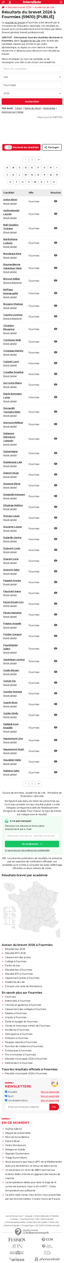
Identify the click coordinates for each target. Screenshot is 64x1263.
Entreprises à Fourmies (18, 1050)
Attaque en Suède (15, 1149)
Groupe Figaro (27, 1225)
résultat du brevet (15, 22)
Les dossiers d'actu (17, 1100)
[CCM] (47, 1240)
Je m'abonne (30, 844)
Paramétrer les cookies (37, 1222)
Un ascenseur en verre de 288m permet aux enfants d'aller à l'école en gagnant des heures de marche (32, 1174)
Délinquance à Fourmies (18, 1034)
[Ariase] (17, 1259)
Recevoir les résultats (26, 147)
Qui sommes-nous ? (15, 1216)
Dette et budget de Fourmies (21, 1021)
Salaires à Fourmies (16, 1013)
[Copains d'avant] (17, 1253)
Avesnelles (49, 108)
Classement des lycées (18, 957)
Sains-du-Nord (32, 108)
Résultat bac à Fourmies (18, 969)
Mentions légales (12, 1225)
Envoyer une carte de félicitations (23, 986)
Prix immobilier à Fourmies (20, 1054)
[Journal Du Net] (17, 1246)
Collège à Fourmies (15, 961)
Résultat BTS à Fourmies (19, 973)
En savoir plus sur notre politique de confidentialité (27, 850)
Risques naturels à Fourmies (21, 1042)
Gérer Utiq (54, 1222)
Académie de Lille (44, 7)
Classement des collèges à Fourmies (25, 1009)
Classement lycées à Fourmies (22, 977)
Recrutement (47, 1219)
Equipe (29, 1216)
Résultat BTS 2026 (15, 953)
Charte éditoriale (41, 1216)
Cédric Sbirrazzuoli (15, 1145)
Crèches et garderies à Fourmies (23, 1004)
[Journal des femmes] (17, 1240)
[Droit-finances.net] (47, 1246)
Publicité (55, 1216)
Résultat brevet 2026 (19, 7)
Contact (14, 1219)
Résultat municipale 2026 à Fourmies (26, 1058)
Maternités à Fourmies (18, 1000)
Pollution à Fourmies (16, 1038)
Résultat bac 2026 (15, 949)
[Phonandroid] (47, 1259)
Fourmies (10, 996)
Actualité (12, 1091)
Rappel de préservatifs (18, 1133)
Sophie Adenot (13, 1128)
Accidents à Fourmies (17, 1029)
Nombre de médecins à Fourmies (24, 1046)
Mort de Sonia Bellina (17, 1137)
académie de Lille (30, 40)
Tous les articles (27, 1219)
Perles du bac (12, 965)
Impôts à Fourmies (16, 1017)
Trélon (18, 108)
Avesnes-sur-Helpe (12, 112)
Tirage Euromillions (16, 1157)
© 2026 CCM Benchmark (48, 1225)
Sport (10, 1096)
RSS (37, 1219)
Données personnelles (15, 1222)
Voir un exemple (50, 1091)
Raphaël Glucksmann (17, 1153)
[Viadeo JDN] (47, 1253)
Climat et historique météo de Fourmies (27, 1025)
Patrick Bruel (12, 1141)
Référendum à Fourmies (19, 1063)
